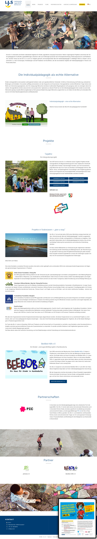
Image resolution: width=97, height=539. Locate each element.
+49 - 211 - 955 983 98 (13, 526)
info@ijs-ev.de (11, 528)
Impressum (50, 536)
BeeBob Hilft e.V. (79, 351)
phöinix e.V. (26, 474)
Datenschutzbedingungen (34, 124)
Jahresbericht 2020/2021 (59, 178)
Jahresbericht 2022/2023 (59, 181)
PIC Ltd (79, 411)
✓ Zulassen (25, 124)
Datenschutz (55, 536)
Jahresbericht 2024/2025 (59, 185)
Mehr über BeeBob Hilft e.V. (58, 381)
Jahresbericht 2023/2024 (78, 181)
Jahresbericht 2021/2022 (78, 178)
